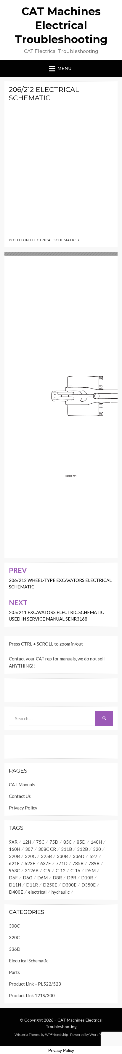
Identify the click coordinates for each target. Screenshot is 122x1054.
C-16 (75, 870)
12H (27, 842)
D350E (88, 884)
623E (30, 863)
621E (14, 863)
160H (14, 849)
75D (53, 842)
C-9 (47, 870)
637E (45, 863)
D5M (90, 870)
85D (81, 842)
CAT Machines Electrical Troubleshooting (61, 25)
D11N (15, 884)
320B (14, 856)
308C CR (47, 849)
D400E (16, 892)
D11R (32, 884)
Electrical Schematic (53, 240)
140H (96, 842)
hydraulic (61, 892)
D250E (50, 884)
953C (14, 870)
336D (78, 856)
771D (62, 863)
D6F (13, 877)
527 (93, 856)
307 (29, 849)
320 (97, 849)
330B (62, 856)
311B (66, 849)
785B (78, 863)
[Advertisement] (61, 168)
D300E (69, 884)
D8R (57, 877)
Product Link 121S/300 (32, 995)
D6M (42, 877)
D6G (27, 877)
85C (67, 842)
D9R (71, 877)
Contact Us (20, 796)
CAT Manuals (22, 784)
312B (82, 849)
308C (14, 925)
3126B (31, 870)
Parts (14, 972)
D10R (87, 877)
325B (46, 856)
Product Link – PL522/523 (35, 983)
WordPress (98, 1034)
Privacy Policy (23, 807)
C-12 (60, 870)
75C (40, 842)
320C (30, 856)
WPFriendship (56, 1034)
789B (94, 863)
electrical (37, 892)
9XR (13, 842)
